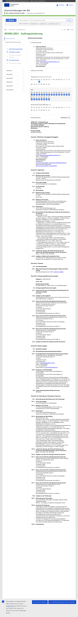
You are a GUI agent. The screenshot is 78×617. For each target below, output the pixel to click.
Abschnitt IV (9, 78)
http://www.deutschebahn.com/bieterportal (46, 165)
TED (5, 29)
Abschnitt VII (9, 89)
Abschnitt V (9, 82)
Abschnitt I (9, 70)
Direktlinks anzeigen (14, 52)
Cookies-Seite (10, 606)
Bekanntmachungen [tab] (10, 38)
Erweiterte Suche (34, 23)
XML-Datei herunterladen (16, 49)
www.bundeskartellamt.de (51, 367)
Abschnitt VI (9, 86)
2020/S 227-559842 (58, 272)
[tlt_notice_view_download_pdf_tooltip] (32, 95)
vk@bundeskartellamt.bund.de (47, 363)
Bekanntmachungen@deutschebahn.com (49, 61)
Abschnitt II (9, 74)
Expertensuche (43, 23)
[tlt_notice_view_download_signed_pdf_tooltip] (39, 82)
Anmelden (61, 5)
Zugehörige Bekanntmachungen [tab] (13, 42)
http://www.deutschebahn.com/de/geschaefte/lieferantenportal (51, 162)
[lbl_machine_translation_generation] (50, 105)
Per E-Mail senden (14, 60)
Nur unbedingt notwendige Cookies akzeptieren (62, 602)
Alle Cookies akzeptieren (40, 602)
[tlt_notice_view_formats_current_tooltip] (69, 117)
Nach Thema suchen (53, 23)
